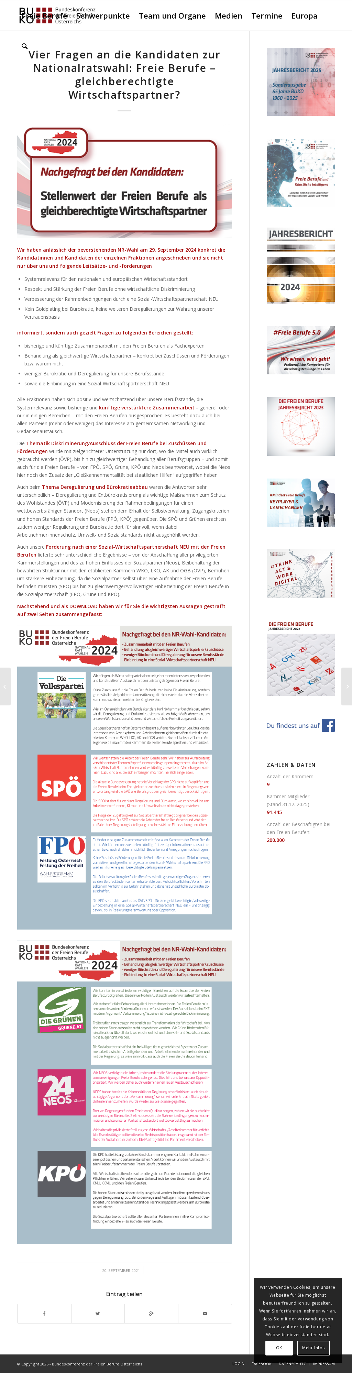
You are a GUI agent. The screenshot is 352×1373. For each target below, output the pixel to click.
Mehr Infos (313, 1348)
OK (279, 1348)
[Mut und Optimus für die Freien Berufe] (5, 686)
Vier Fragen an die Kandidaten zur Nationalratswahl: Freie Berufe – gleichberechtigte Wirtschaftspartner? (125, 74)
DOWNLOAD (83, 606)
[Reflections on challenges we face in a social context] (346, 686)
